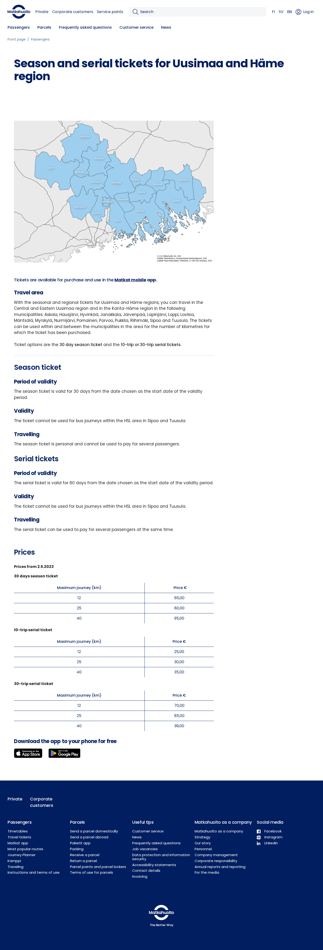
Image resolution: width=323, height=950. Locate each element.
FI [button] (273, 11)
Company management (216, 854)
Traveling (15, 866)
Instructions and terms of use (34, 872)
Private (41, 11)
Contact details (146, 870)
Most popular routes (25, 848)
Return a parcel (83, 860)
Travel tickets (19, 837)
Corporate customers (72, 11)
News (166, 27)
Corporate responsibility (216, 860)
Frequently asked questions (85, 27)
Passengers (19, 27)
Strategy (202, 837)
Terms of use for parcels (91, 872)
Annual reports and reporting (220, 866)
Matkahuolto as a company (219, 831)
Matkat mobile (130, 280)
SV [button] (281, 11)
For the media (207, 872)
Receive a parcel (84, 854)
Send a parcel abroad (89, 837)
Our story (203, 842)
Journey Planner (21, 854)
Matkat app (18, 842)
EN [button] (289, 11)
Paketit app (80, 842)
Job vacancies (145, 848)
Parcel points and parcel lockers (98, 866)
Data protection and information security (161, 856)
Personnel (203, 848)
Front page (17, 39)
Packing (76, 848)
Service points (110, 11)
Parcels (44, 27)
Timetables (18, 831)
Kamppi (14, 860)
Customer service (136, 27)
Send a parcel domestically (94, 831)
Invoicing (139, 876)
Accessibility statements (154, 864)
